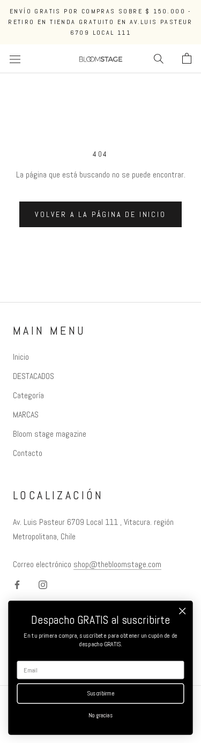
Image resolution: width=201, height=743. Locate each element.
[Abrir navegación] (15, 59)
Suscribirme (100, 694)
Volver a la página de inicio (100, 214)
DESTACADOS (33, 376)
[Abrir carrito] (186, 58)
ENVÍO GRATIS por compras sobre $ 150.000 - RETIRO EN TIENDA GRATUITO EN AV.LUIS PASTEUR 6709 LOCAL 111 (100, 22)
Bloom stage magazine (49, 433)
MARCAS (26, 414)
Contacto (27, 453)
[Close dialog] (182, 611)
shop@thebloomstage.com (117, 564)
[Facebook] (17, 584)
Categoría (28, 395)
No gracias (100, 715)
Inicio (21, 356)
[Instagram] (43, 584)
